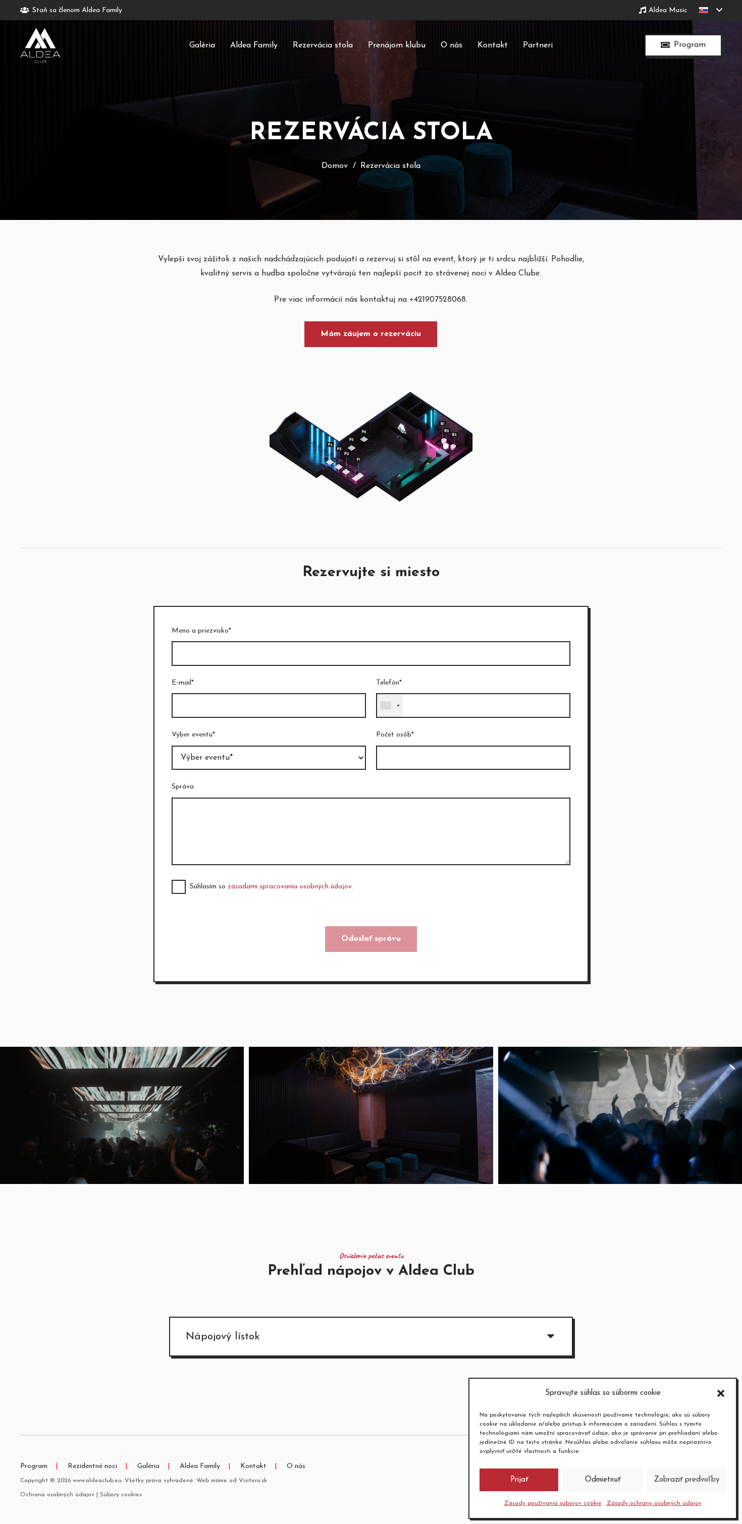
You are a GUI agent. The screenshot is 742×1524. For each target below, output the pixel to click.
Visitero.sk (253, 1481)
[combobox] (390, 705)
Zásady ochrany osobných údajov (654, 1503)
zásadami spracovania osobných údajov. (290, 886)
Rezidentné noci (92, 1466)
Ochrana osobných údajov (57, 1495)
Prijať (519, 1480)
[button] (721, 1393)
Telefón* (389, 683)
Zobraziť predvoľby (686, 1480)
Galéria (148, 1466)
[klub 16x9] (371, 447)
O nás (296, 1466)
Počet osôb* (395, 735)
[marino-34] (122, 1115)
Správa (183, 787)
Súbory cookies (121, 1495)
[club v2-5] (371, 1115)
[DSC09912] (620, 1115)
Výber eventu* (193, 735)
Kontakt (253, 1466)
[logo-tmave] (40, 45)
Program (33, 1466)
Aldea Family (200, 1466)
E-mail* (183, 683)
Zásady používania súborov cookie (553, 1503)
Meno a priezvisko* (201, 631)
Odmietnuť (602, 1480)
